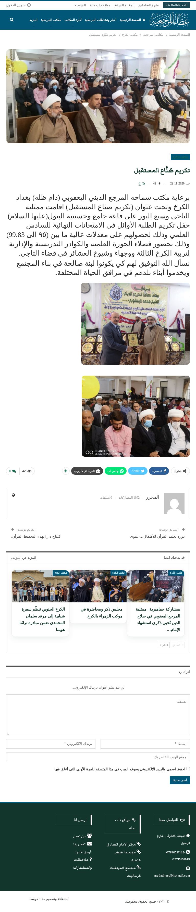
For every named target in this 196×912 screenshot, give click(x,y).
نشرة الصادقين (148, 5)
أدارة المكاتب (73, 20)
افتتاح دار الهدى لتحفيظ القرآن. (36, 536)
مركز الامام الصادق (122, 844)
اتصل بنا (80, 844)
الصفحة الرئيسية (130, 20)
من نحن (80, 836)
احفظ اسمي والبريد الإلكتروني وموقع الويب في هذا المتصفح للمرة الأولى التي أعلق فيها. (119, 769)
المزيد (81, 5)
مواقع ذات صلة (100, 5)
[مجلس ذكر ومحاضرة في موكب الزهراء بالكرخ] (98, 586)
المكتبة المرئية (124, 5)
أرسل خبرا (84, 852)
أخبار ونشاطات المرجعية (100, 20)
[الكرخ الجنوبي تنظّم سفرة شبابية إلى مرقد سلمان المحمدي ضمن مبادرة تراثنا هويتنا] (40, 586)
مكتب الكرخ (180, 157)
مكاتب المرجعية (51, 20)
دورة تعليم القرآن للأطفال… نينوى (157, 536)
